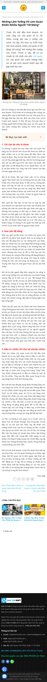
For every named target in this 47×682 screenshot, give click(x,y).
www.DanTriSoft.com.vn (13, 641)
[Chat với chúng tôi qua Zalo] (4, 669)
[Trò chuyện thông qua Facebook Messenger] (4, 676)
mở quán (37, 56)
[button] (23, 137)
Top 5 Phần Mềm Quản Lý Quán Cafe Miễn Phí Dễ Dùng (12, 488)
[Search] (43, 8)
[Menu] (4, 8)
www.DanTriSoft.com (16, 639)
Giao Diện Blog (36, 679)
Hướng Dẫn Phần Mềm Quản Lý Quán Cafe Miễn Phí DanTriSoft (34, 488)
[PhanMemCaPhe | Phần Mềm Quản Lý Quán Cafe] (23, 8)
